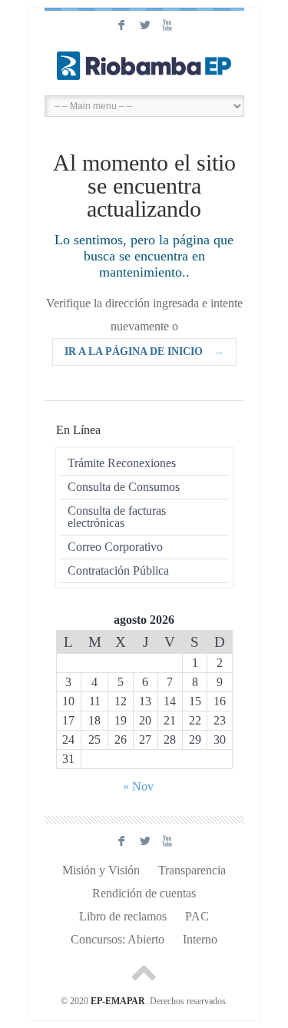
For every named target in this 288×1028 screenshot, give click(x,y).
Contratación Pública (118, 570)
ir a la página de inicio (144, 351)
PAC (197, 916)
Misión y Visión (101, 870)
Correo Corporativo (115, 546)
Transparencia (192, 870)
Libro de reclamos (123, 916)
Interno (200, 939)
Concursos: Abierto (117, 939)
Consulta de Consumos (124, 486)
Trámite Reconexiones (122, 462)
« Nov (138, 786)
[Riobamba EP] (144, 65)
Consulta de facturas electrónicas (117, 516)
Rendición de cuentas (144, 893)
